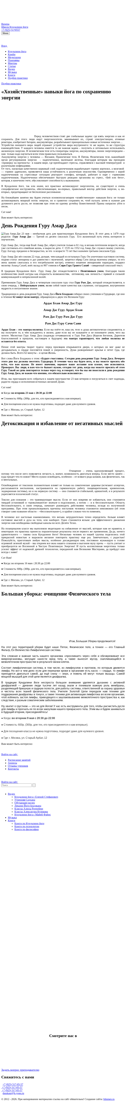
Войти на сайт (9, 754)
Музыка (12, 72)
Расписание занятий (19, 760)
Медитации (14, 57)
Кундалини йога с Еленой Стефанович (36, 796)
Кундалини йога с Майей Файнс (32, 814)
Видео (11, 69)
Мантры (12, 63)
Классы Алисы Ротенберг (28, 808)
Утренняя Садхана (24, 799)
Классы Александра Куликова (31, 811)
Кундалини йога (17, 51)
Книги (11, 75)
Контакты (13, 768)
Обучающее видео (24, 802)
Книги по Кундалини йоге (29, 823)
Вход (4, 45)
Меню (5, 33)
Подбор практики (18, 78)
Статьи (12, 66)
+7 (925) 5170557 (10, 30)
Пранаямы (14, 60)
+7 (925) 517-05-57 (13, 1084)
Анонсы (12, 763)
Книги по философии (26, 829)
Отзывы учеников (18, 765)
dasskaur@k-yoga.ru (13, 1093)
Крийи (11, 54)
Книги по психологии (26, 826)
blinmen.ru (109, 1099)
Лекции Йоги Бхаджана (27, 805)
